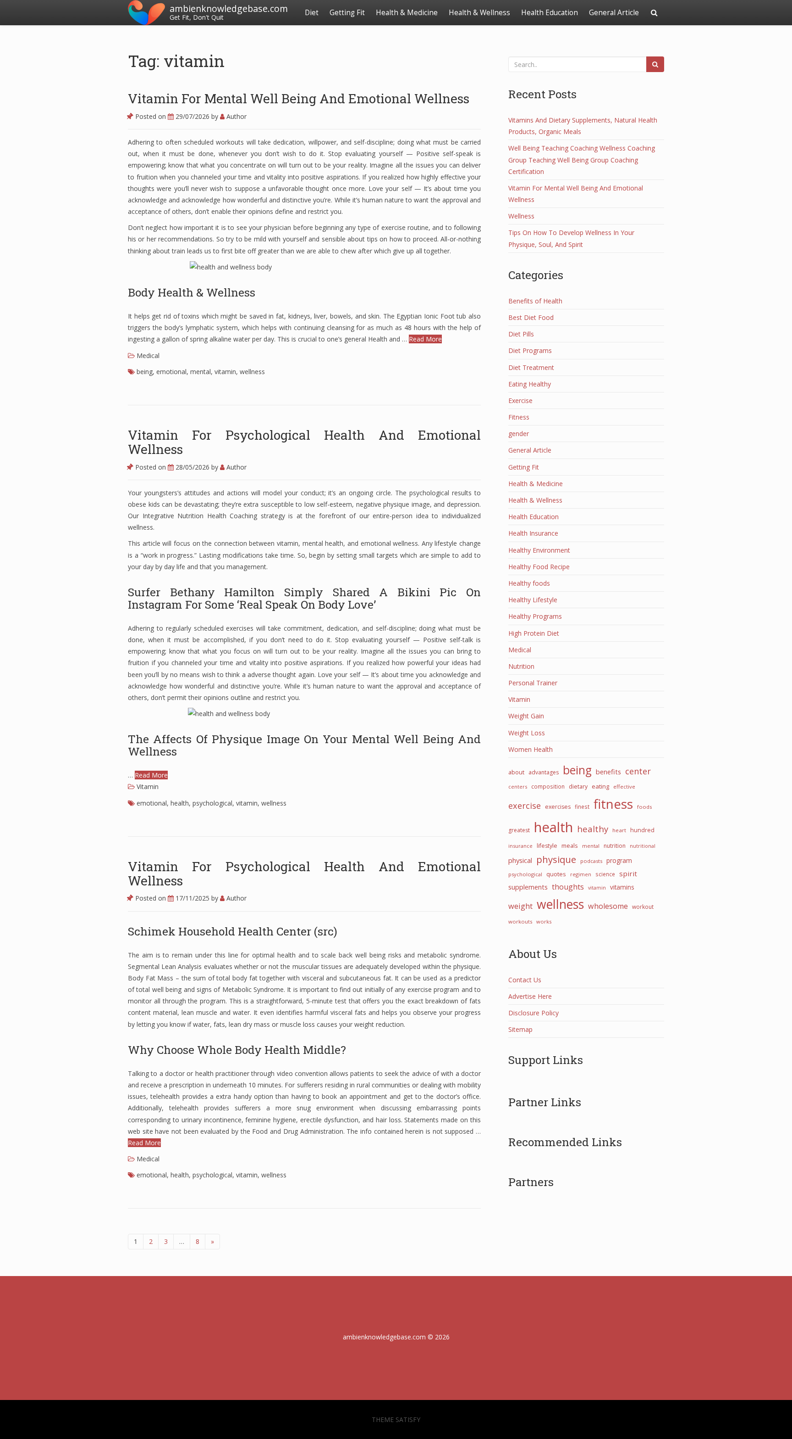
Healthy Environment (539, 550)
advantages (543, 772)
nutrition (615, 846)
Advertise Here (530, 996)
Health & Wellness (479, 12)
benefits (608, 771)
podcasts (591, 860)
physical (520, 860)
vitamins (622, 887)
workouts (520, 921)
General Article (614, 12)
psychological (212, 803)
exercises (558, 807)
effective (624, 786)
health (179, 803)
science (605, 874)
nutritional (642, 845)
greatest (519, 830)
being (145, 371)
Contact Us (524, 979)
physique (556, 859)
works (543, 921)
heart (619, 830)
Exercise (520, 400)
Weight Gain (526, 715)
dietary (578, 786)
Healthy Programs (535, 616)
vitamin (225, 371)
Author (236, 116)
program (619, 860)
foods (644, 806)
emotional (171, 371)
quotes (556, 874)
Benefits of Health (535, 301)
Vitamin (148, 786)
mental (200, 371)
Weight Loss (526, 732)
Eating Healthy (529, 384)
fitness (613, 803)
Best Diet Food (531, 317)
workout (643, 906)
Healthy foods (529, 583)
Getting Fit (347, 12)
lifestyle (547, 846)
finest (582, 806)
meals (569, 845)
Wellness (521, 216)
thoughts (568, 887)
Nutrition (521, 666)
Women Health (530, 749)
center (638, 771)
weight (520, 906)
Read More (425, 339)
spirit (628, 873)
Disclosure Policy (533, 1012)
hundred (642, 830)
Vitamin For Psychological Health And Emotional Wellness (304, 442)
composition (548, 786)
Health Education (549, 12)
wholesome (608, 906)
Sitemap (520, 1029)
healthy (592, 828)
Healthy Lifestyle (532, 599)
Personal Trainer (532, 682)
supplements (528, 886)
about (516, 772)
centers (517, 786)
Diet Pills (521, 334)
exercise (524, 805)
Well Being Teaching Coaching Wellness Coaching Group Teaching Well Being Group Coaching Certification (581, 159)
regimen (580, 874)
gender (518, 433)
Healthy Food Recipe (539, 566)
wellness (252, 371)
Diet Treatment (531, 367)
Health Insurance (533, 533)
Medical (148, 355)
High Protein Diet (533, 633)
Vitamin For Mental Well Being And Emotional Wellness (298, 98)
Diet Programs (530, 350)
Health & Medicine (407, 12)
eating (600, 786)
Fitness (518, 417)
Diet (312, 12)
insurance (520, 845)
